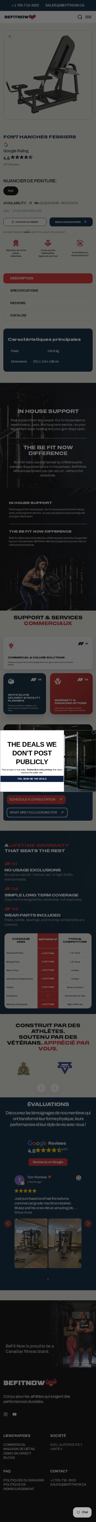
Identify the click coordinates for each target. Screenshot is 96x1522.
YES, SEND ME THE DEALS (31, 779)
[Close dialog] (93, 732)
